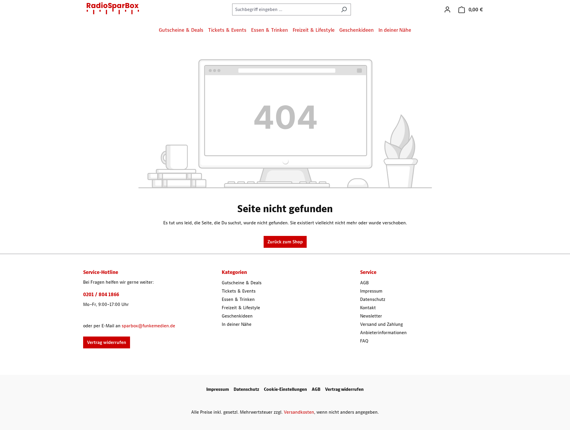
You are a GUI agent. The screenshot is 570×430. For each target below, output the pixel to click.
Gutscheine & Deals (242, 282)
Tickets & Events (239, 291)
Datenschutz (372, 299)
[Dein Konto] (447, 9)
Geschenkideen (237, 316)
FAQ (364, 341)
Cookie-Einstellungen (285, 389)
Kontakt (368, 307)
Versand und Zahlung (381, 324)
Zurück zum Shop (285, 242)
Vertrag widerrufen (106, 342)
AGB (364, 282)
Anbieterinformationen (383, 332)
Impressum (371, 291)
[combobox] (284, 9)
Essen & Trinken (238, 299)
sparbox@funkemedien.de (148, 326)
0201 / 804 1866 (101, 294)
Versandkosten (299, 412)
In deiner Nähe (236, 324)
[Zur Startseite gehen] (112, 8)
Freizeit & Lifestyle (241, 307)
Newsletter (371, 316)
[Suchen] (344, 9)
